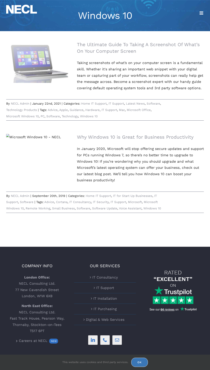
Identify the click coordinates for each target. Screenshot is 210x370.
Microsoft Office (139, 110)
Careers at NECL (37, 341)
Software (153, 103)
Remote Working (38, 208)
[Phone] (105, 340)
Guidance (76, 110)
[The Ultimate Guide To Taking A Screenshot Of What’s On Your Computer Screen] (39, 62)
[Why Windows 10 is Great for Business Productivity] (39, 154)
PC (43, 116)
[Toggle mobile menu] (202, 13)
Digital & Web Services (105, 319)
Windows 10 (89, 116)
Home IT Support (94, 103)
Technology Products (21, 110)
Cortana (61, 202)
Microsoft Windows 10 (22, 116)
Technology (70, 116)
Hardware (92, 110)
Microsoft (135, 202)
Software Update (104, 208)
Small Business (63, 208)
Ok (139, 362)
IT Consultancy (80, 202)
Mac (122, 110)
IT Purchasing (105, 309)
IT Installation (105, 298)
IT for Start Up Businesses (132, 196)
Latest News (135, 103)
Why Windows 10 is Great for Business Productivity (135, 137)
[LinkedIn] (93, 340)
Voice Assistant (130, 208)
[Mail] (117, 340)
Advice (53, 110)
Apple (63, 110)
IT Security (101, 202)
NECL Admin (20, 103)
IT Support (116, 103)
